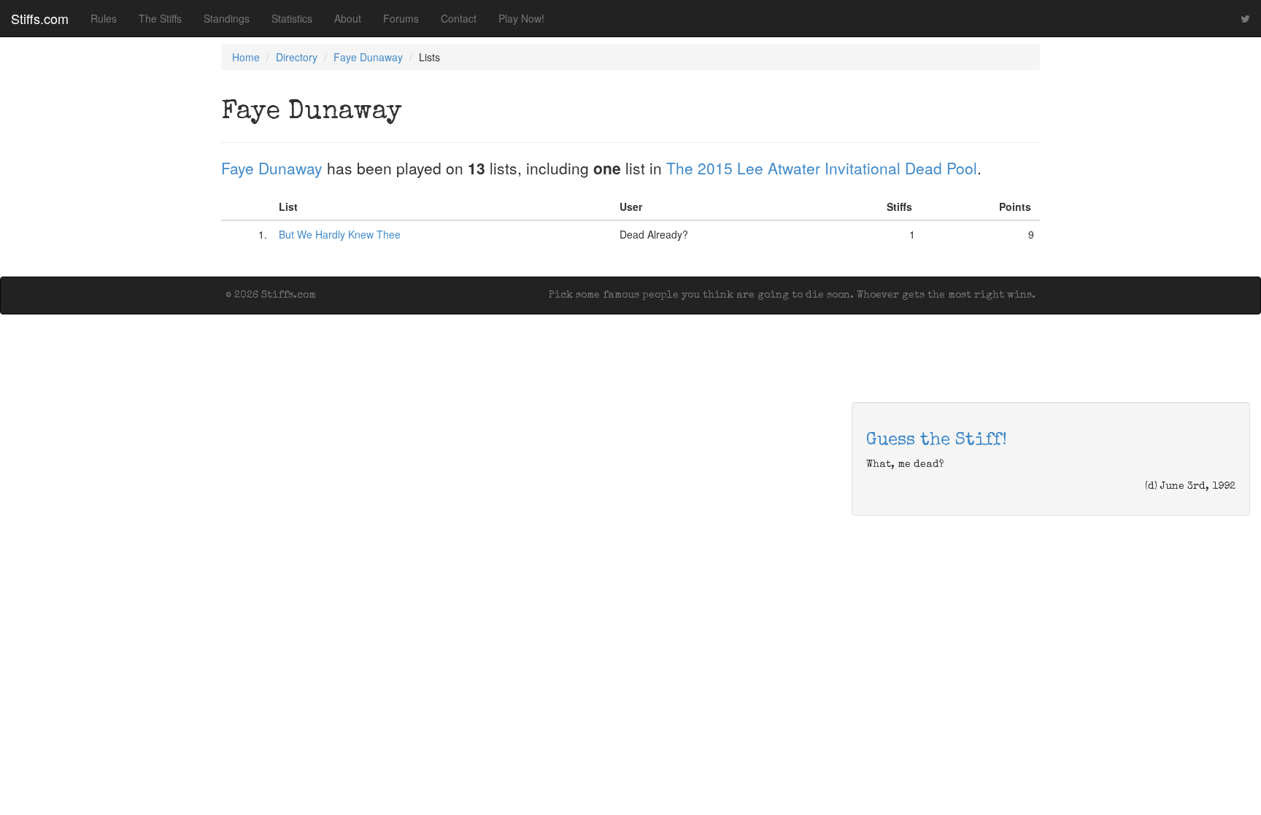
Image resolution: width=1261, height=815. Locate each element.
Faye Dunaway (368, 57)
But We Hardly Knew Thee (340, 234)
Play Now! (521, 18)
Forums (401, 18)
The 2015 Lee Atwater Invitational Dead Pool (821, 168)
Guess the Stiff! (936, 440)
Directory (296, 57)
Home (246, 57)
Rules (103, 18)
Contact (459, 18)
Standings (227, 18)
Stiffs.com (40, 18)
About (347, 18)
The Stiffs (160, 18)
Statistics (291, 18)
